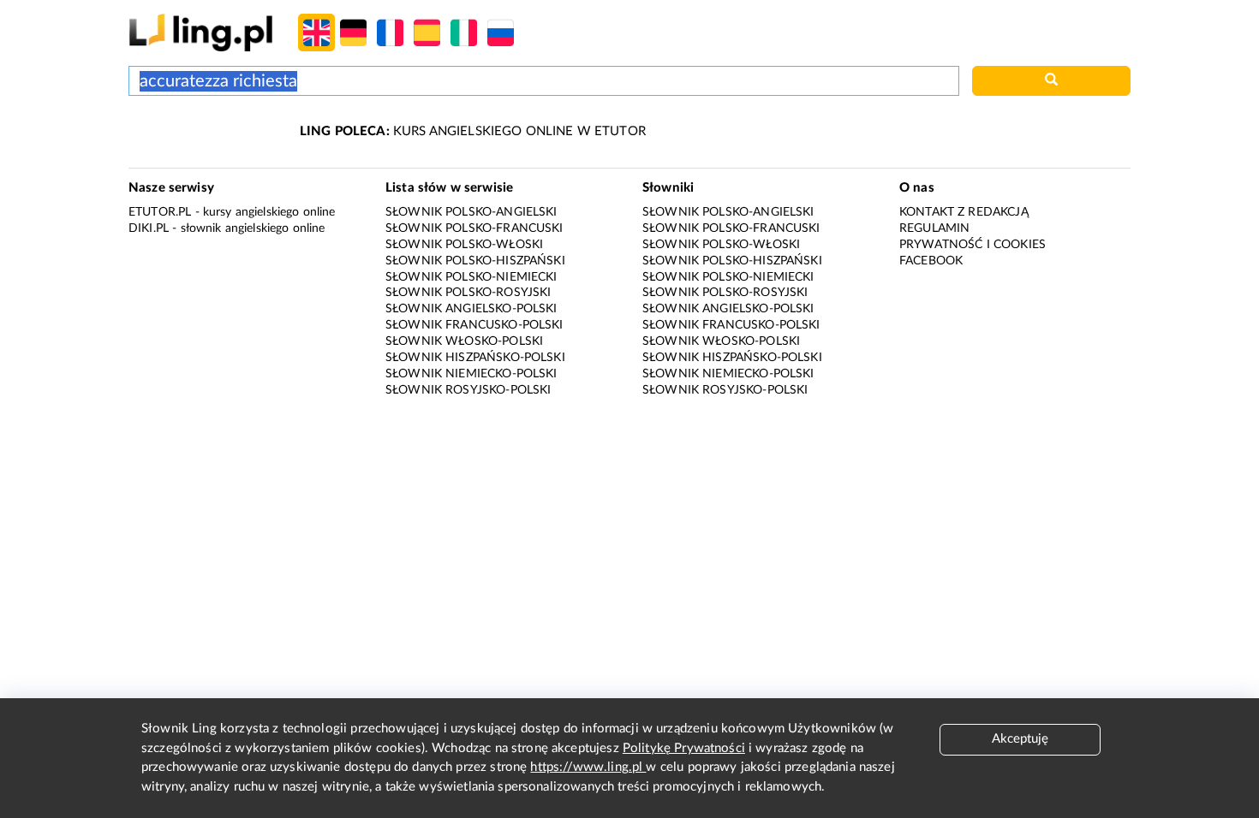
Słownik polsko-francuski (474, 228)
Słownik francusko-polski (474, 325)
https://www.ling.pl (588, 767)
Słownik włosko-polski (464, 341)
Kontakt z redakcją (964, 212)
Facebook (931, 261)
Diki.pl (148, 228)
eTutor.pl (159, 212)
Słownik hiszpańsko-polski (475, 358)
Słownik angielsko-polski (471, 309)
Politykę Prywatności (684, 748)
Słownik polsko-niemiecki (471, 277)
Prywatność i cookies (972, 245)
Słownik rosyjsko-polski (468, 390)
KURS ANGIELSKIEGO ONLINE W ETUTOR (473, 131)
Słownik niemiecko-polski (471, 374)
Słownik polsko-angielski (471, 212)
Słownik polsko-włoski (464, 245)
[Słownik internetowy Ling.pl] (200, 32)
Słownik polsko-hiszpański (475, 261)
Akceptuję (1020, 738)
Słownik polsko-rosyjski (468, 293)
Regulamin (934, 228)
